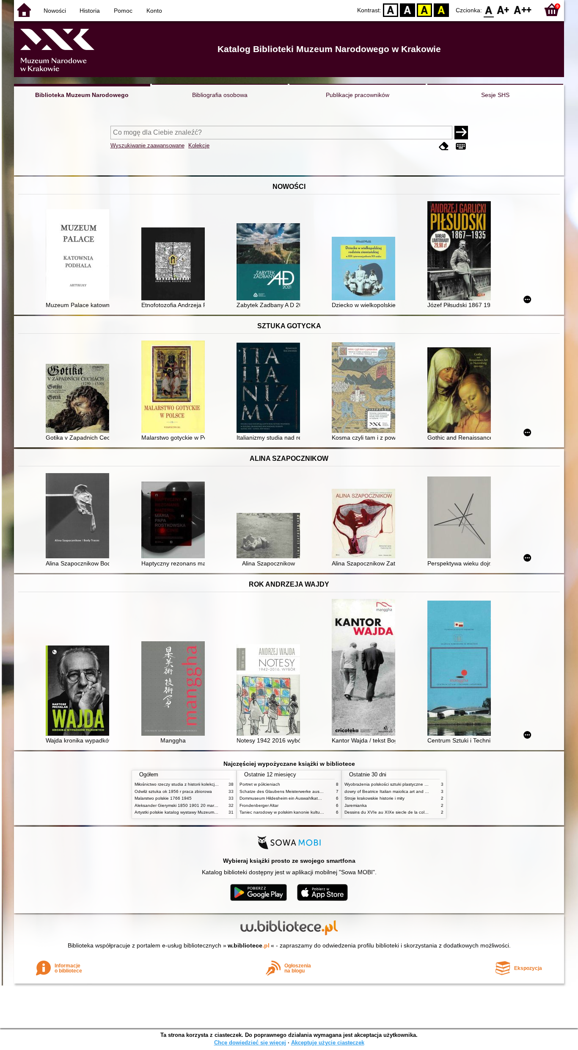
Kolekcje (198, 145)
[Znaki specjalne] (461, 146)
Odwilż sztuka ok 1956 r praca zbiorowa (173, 791)
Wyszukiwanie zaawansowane (147, 145)
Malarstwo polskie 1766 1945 (163, 798)
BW (407, 9)
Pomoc (123, 10)
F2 (523, 9)
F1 (503, 9)
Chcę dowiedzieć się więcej (250, 1042)
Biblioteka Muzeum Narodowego (82, 94)
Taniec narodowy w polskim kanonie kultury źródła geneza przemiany (306, 812)
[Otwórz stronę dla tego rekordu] (79, 255)
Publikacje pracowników (357, 94)
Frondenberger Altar (258, 805)
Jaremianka (355, 805)
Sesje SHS (495, 94)
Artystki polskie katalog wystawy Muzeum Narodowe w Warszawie (198, 812)
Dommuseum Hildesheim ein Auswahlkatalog (282, 798)
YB (424, 9)
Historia (90, 10)
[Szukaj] (461, 132)
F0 (489, 9)
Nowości (55, 10)
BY (441, 9)
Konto (154, 10)
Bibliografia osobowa (220, 94)
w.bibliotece (249, 945)
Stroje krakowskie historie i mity (374, 798)
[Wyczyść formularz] (444, 146)
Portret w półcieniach (259, 784)
